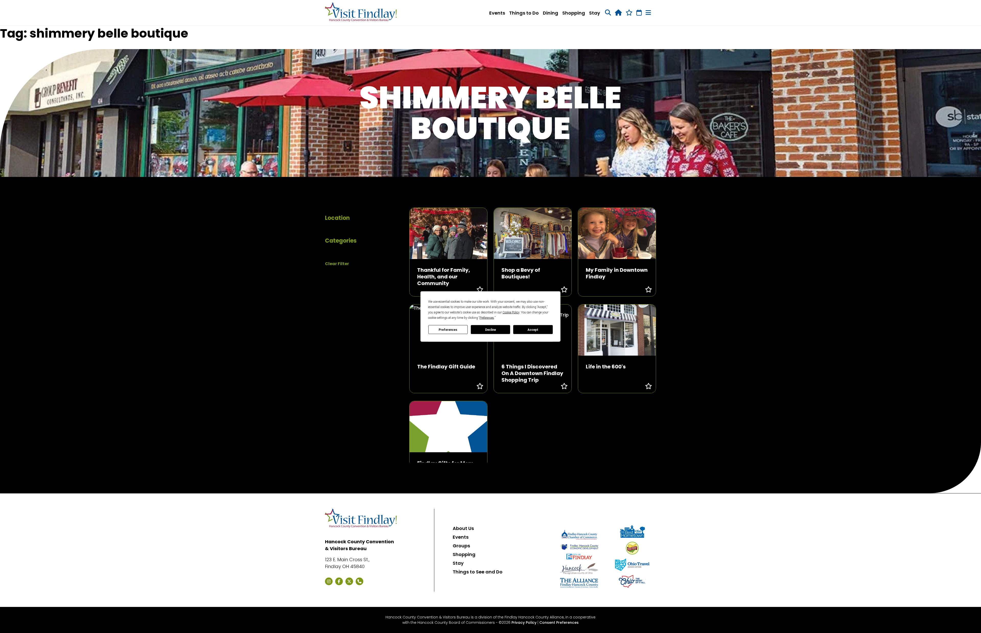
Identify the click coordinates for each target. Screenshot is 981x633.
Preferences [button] (487, 318)
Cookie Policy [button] (511, 312)
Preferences (448, 329)
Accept (533, 329)
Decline (490, 329)
